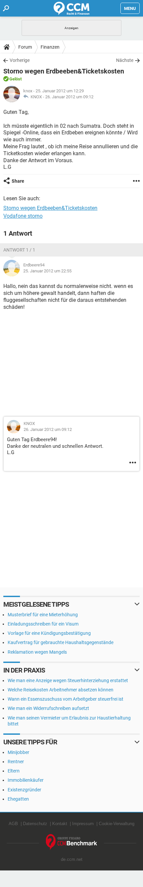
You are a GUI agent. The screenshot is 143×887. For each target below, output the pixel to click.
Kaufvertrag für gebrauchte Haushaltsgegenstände (60, 642)
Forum (25, 47)
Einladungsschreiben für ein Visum (43, 624)
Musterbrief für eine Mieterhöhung (43, 614)
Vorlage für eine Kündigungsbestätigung (49, 633)
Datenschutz (35, 823)
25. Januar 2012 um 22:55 (47, 270)
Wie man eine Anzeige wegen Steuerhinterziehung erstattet (68, 680)
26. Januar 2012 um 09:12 (69, 96)
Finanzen (50, 47)
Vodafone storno (23, 216)
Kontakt (59, 823)
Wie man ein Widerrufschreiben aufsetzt (48, 708)
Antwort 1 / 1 (19, 250)
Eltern (14, 770)
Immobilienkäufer (26, 780)
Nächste (124, 60)
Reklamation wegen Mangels (37, 652)
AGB (13, 823)
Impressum (83, 823)
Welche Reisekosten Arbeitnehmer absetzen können (60, 689)
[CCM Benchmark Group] (71, 842)
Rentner (16, 761)
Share (18, 181)
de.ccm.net (71, 859)
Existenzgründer (24, 789)
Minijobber (18, 752)
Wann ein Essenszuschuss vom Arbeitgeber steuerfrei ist (65, 699)
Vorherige (20, 60)
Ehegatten (18, 799)
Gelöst (15, 78)
